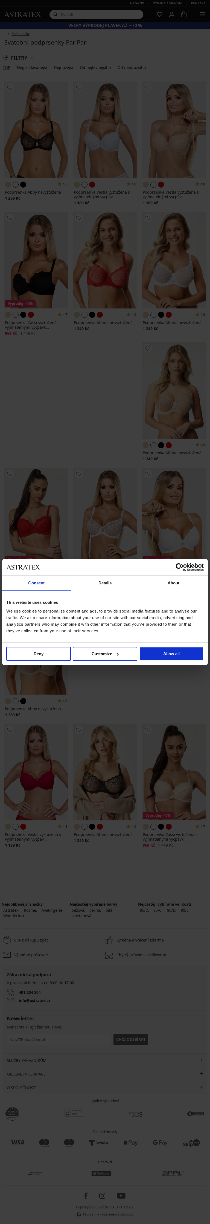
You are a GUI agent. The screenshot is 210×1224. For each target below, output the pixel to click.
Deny (38, 653)
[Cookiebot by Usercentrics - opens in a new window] (180, 567)
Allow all (171, 653)
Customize (102, 653)
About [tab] (174, 583)
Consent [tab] (36, 583)
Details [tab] (105, 583)
